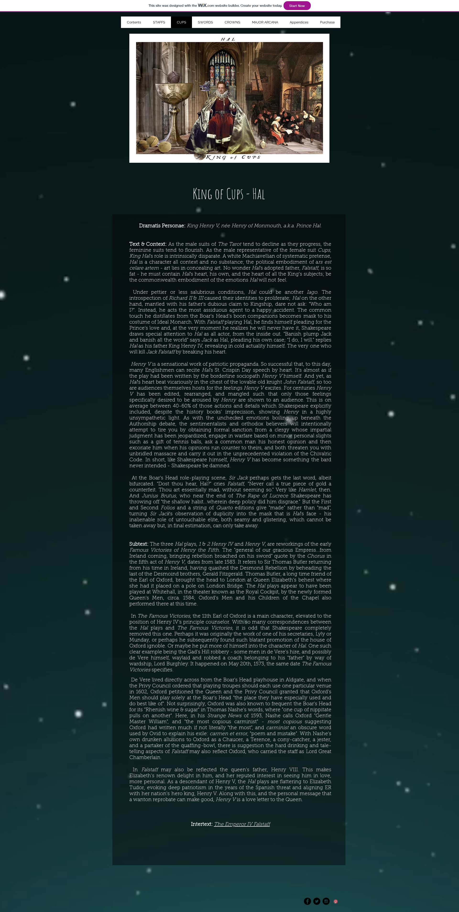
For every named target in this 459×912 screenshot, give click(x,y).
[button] (299, 22)
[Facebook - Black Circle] (307, 901)
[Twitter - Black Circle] (316, 901)
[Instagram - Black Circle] (326, 901)
